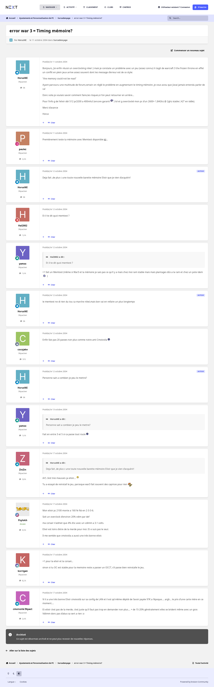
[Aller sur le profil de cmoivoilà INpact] (23, 598)
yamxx (22, 263)
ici (105, 139)
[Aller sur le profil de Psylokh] (23, 509)
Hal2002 (22, 225)
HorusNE (22, 40)
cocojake (23, 349)
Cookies (23, 682)
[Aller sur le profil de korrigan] (23, 560)
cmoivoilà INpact (22, 609)
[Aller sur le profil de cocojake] (23, 339)
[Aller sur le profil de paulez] (23, 138)
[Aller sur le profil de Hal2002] (23, 214)
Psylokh (22, 520)
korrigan (23, 571)
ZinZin (22, 469)
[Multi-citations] (43, 122)
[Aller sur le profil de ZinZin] (23, 459)
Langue (11, 682)
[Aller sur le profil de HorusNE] (11, 40)
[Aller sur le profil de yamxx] (23, 253)
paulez (22, 149)
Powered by (194, 682)
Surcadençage (60, 40)
